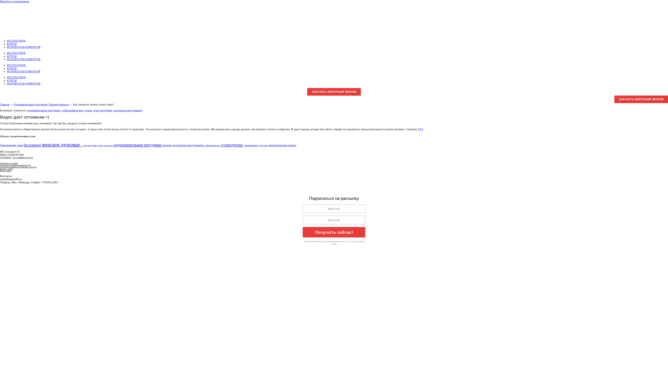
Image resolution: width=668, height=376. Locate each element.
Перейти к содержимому (14, 1)
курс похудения (103, 110)
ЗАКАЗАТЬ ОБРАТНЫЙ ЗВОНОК (334, 91)
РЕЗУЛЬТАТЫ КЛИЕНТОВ (23, 47)
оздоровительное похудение (43, 110)
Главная (4, 104)
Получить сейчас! (334, 232)
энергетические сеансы (282, 145)
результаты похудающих (127, 110)
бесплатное (32, 145)
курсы (88, 110)
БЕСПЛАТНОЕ (16, 40)
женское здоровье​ (62, 144)
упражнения (250, 145)
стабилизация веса (73, 110)
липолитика (108, 146)
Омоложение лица (11, 145)
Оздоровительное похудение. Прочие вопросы (41, 104)
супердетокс (232, 145)
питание (167, 145)
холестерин (263, 145)
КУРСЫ (12, 43)
